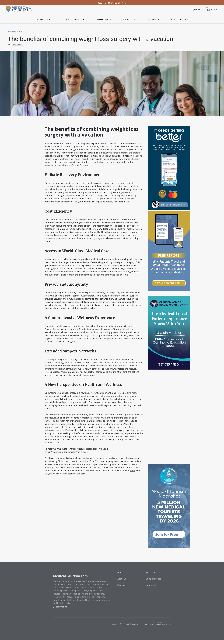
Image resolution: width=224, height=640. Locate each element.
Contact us (61, 607)
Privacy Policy (148, 624)
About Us (121, 578)
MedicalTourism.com (133, 624)
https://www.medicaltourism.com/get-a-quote (67, 451)
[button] (41, 19)
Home (120, 572)
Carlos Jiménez (17, 45)
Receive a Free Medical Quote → (112, 2)
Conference (151, 585)
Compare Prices (153, 578)
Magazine (150, 572)
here (132, 470)
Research (121, 585)
